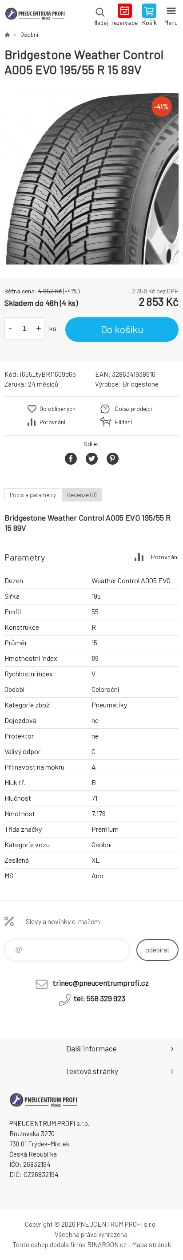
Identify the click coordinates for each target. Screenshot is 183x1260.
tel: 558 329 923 (99, 998)
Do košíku (122, 329)
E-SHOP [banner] (34, 15)
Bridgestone (141, 384)
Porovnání (52, 422)
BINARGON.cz (107, 1244)
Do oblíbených (58, 408)
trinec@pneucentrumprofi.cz (101, 982)
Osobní (29, 34)
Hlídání (123, 422)
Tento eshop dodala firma (49, 1244)
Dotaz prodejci (133, 408)
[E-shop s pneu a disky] (7, 34)
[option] (91, 178)
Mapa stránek (151, 1244)
